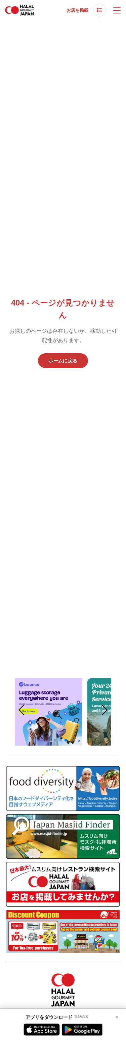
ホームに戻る (63, 360)
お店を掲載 (77, 10)
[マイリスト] (99, 10)
